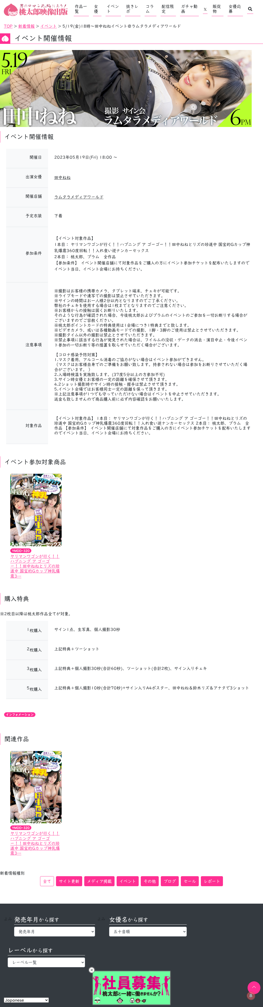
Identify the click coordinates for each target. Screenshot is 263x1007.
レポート (212, 881)
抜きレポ (132, 8)
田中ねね (62, 177)
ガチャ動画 (189, 8)
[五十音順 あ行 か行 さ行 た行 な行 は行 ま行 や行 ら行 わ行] (147, 931)
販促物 (217, 8)
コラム (150, 8)
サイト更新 (69, 881)
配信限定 (168, 8)
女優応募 (235, 8)
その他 (150, 881)
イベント (113, 8)
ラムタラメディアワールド (79, 197)
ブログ (170, 881)
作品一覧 (81, 8)
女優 (96, 8)
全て (47, 881)
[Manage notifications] (251, 996)
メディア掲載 (99, 881)
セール (190, 881)
